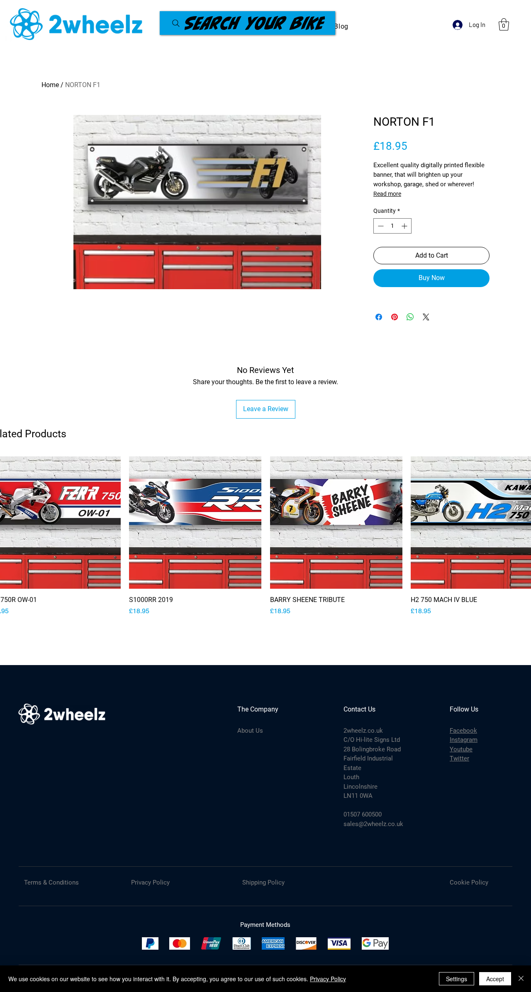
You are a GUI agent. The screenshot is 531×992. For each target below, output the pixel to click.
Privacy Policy (328, 979)
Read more (387, 193)
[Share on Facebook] (379, 317)
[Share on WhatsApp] (410, 317)
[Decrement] (380, 226)
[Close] (521, 978)
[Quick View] (195, 522)
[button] (504, 24)
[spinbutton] (392, 226)
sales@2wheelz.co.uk (373, 824)
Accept (495, 979)
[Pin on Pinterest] (394, 317)
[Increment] (405, 226)
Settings (456, 979)
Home (50, 85)
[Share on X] (426, 317)
